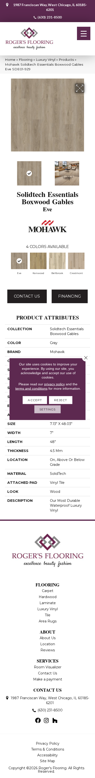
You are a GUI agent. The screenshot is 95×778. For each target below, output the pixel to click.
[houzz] (54, 721)
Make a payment (47, 679)
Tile (47, 615)
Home (10, 60)
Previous (7, 170)
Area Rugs (48, 621)
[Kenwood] (38, 260)
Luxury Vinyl (45, 60)
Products (66, 60)
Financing (69, 296)
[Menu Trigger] (83, 33)
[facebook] (38, 721)
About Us (48, 638)
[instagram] (46, 721)
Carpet (47, 591)
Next (87, 170)
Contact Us (27, 296)
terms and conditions (31, 388)
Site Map (47, 761)
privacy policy (54, 384)
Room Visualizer (47, 667)
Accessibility (47, 755)
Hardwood (48, 597)
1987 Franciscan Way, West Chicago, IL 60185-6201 (50, 7)
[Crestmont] (76, 260)
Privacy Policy (47, 743)
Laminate (47, 603)
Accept (35, 400)
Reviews (47, 650)
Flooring (25, 60)
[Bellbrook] (57, 260)
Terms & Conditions (47, 749)
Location (47, 644)
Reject (60, 400)
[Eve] (19, 260)
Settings (47, 409)
